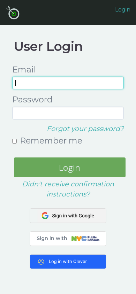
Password (32, 99)
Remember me (51, 141)
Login (122, 9)
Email (24, 69)
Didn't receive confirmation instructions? (68, 189)
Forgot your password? (85, 128)
